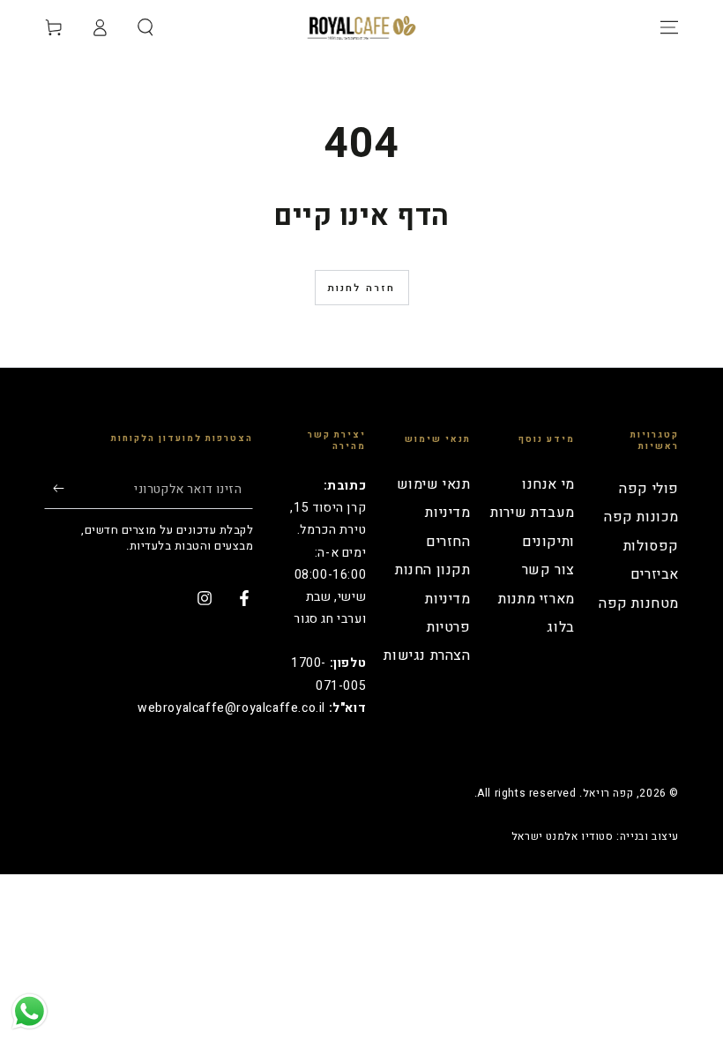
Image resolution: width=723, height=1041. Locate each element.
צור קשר (548, 569)
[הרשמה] (54, 488)
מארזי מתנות (536, 599)
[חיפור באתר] (145, 27)
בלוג (560, 627)
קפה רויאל (608, 793)
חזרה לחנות (362, 288)
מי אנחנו (548, 484)
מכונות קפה (641, 517)
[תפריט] (669, 27)
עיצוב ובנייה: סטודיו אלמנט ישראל (595, 836)
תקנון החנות (433, 569)
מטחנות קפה (639, 603)
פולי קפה (649, 488)
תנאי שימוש (434, 484)
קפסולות (651, 546)
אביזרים (654, 574)
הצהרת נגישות (427, 655)
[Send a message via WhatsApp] (29, 1011)
